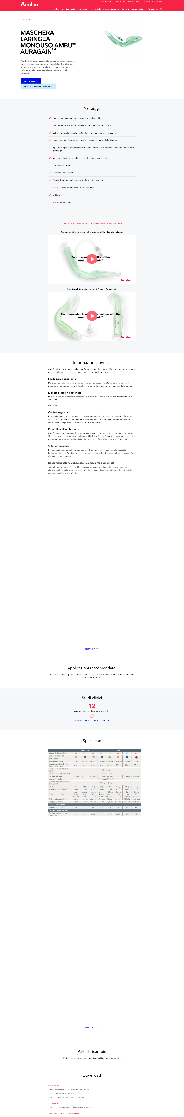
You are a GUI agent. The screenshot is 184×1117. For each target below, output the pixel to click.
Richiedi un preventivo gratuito (38, 86)
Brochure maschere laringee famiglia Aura (67, 1107)
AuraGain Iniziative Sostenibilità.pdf (64, 1089)
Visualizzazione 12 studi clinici (91, 720)
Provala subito (31, 81)
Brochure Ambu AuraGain (60, 1097)
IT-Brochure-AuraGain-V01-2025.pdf (64, 1093)
